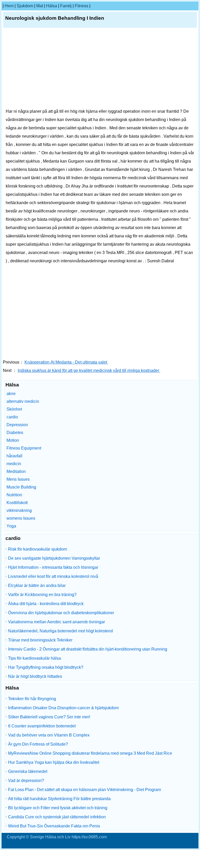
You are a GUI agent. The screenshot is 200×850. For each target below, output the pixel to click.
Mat (39, 6)
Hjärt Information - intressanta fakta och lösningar (53, 567)
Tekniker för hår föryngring (32, 699)
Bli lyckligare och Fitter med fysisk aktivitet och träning (57, 808)
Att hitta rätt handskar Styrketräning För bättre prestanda (59, 799)
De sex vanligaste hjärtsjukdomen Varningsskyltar (54, 558)
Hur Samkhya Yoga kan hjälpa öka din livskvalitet (53, 762)
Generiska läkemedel (27, 771)
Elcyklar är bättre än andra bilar (37, 585)
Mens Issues (18, 479)
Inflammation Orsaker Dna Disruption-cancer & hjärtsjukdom (63, 708)
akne (11, 393)
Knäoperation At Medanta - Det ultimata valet (66, 362)
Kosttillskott (17, 502)
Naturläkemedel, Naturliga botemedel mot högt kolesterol (60, 631)
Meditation (16, 471)
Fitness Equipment (24, 448)
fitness (81, 6)
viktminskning (19, 510)
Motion (13, 440)
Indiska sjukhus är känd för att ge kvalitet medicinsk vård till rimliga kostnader (89, 370)
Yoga (11, 526)
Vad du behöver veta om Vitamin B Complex (49, 735)
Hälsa (51, 6)
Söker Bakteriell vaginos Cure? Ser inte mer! (49, 717)
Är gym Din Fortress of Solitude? (38, 744)
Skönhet (14, 409)
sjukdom (25, 6)
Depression (17, 425)
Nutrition (14, 495)
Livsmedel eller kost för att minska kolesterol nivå (53, 576)
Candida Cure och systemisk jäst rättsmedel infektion (57, 817)
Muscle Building (21, 487)
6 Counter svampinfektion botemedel (42, 726)
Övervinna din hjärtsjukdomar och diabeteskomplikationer (61, 613)
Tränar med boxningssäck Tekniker (40, 640)
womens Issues (21, 518)
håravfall (14, 456)
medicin (14, 463)
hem (9, 6)
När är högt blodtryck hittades (35, 676)
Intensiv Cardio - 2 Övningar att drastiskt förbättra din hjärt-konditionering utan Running (87, 649)
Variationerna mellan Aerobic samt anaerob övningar (56, 622)
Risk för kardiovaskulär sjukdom (37, 549)
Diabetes (15, 432)
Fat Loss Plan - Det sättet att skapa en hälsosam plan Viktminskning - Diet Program (84, 789)
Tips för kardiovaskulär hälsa (34, 658)
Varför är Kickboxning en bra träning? (42, 594)
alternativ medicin (23, 401)
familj (66, 6)
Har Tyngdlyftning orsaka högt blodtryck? (45, 667)
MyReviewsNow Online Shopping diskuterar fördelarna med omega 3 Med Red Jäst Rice (90, 753)
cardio (12, 417)
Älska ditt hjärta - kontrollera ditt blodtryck (46, 603)
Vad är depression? (26, 780)
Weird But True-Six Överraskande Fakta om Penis (54, 826)
